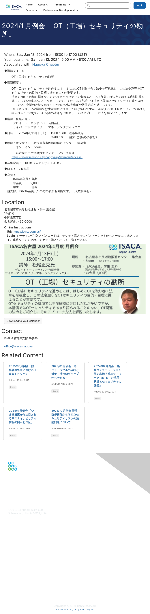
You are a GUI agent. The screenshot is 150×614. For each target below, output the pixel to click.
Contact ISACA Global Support (26, 556)
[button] (43, 4)
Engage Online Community (24, 488)
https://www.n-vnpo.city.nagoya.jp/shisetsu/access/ (47, 157)
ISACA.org (14, 517)
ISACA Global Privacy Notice (25, 591)
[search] (88, 5)
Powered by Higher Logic (75, 609)
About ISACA (15, 577)
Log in (139, 5)
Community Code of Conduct (25, 580)
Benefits (13, 546)
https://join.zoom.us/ (26, 231)
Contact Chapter (18, 522)
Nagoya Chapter (45, 64)
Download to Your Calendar (23, 320)
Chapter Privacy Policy (22, 596)
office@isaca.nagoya (18, 346)
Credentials (15, 550)
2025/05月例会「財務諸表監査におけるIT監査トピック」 (22, 370)
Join (10, 543)
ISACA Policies (17, 584)
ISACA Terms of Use (20, 587)
